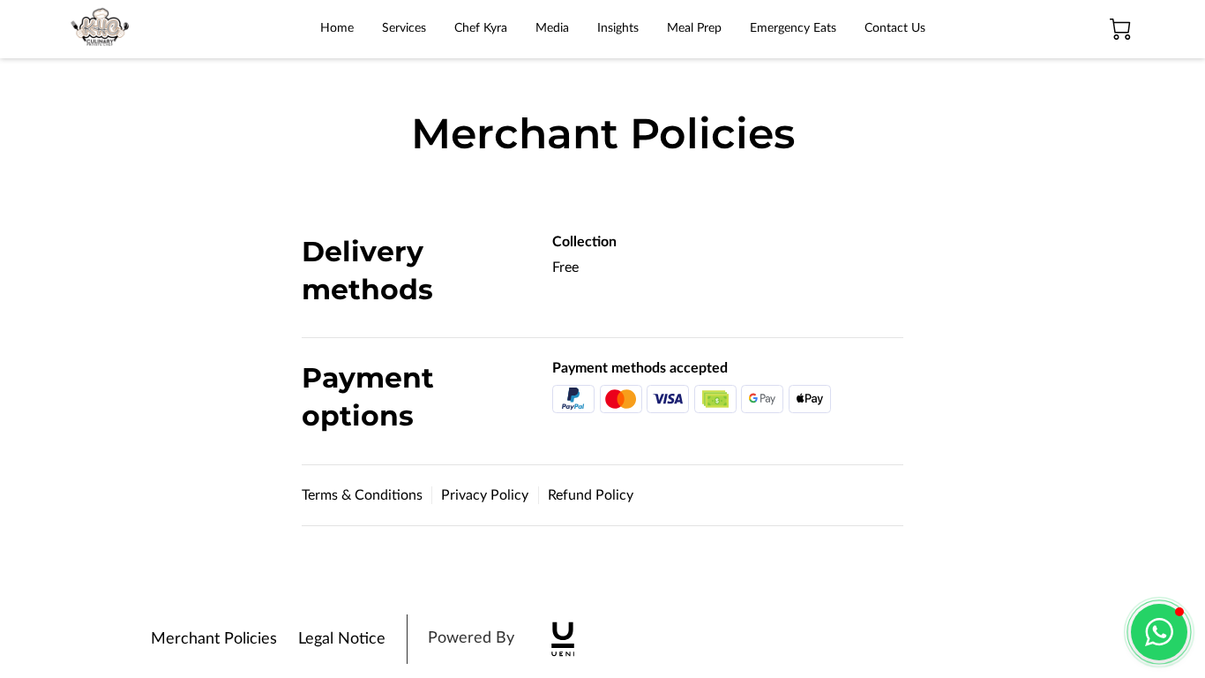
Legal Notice (341, 639)
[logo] (563, 639)
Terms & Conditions (362, 495)
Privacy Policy (484, 495)
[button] (1159, 632)
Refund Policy (590, 495)
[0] (1120, 29)
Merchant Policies (214, 639)
